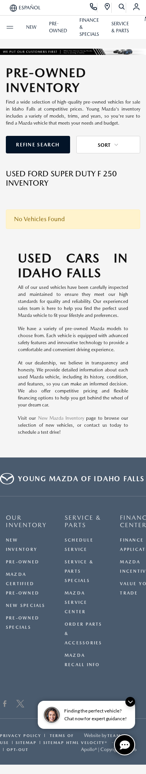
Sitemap (26, 742)
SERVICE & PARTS (83, 521)
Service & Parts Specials (79, 571)
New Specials (26, 605)
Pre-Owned (22, 562)
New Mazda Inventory (61, 418)
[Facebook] (5, 704)
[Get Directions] (108, 8)
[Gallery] (73, 51)
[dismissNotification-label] (130, 702)
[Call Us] (93, 7)
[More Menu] (10, 27)
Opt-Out (17, 749)
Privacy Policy (20, 735)
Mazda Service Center (76, 602)
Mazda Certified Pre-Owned (22, 584)
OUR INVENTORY (26, 521)
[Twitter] (20, 704)
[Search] (122, 8)
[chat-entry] (124, 744)
